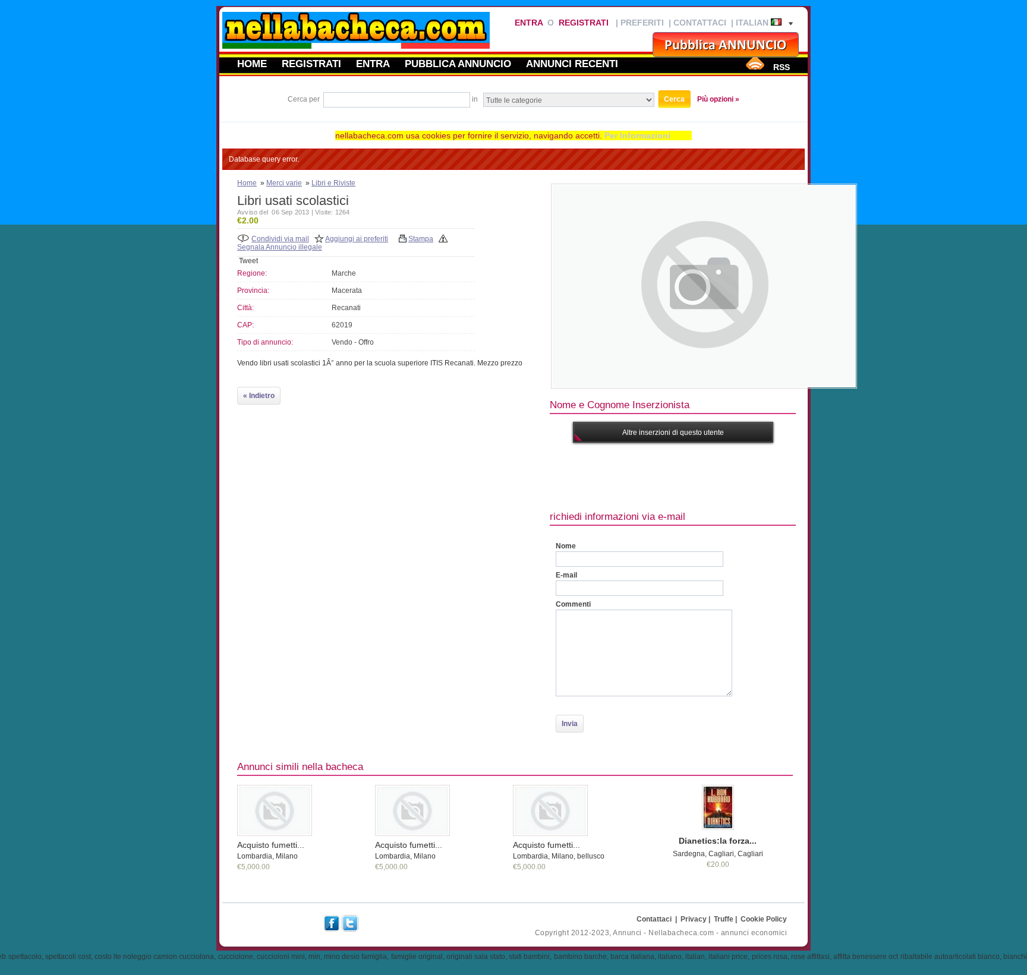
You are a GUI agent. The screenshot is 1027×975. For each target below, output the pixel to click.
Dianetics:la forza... (718, 840)
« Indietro (259, 396)
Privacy (694, 919)
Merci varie (284, 183)
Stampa (420, 239)
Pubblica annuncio (458, 64)
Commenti (573, 604)
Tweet (248, 261)
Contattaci (699, 22)
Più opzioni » (718, 99)
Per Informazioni (637, 135)
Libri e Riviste (333, 183)
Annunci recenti (572, 64)
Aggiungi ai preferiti (356, 239)
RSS (781, 67)
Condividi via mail (280, 239)
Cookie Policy (764, 919)
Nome (566, 546)
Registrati (584, 22)
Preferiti (642, 22)
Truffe (723, 919)
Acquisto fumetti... (270, 845)
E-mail (566, 575)
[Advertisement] (766, 475)
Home (252, 64)
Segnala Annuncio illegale (279, 247)
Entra (529, 22)
